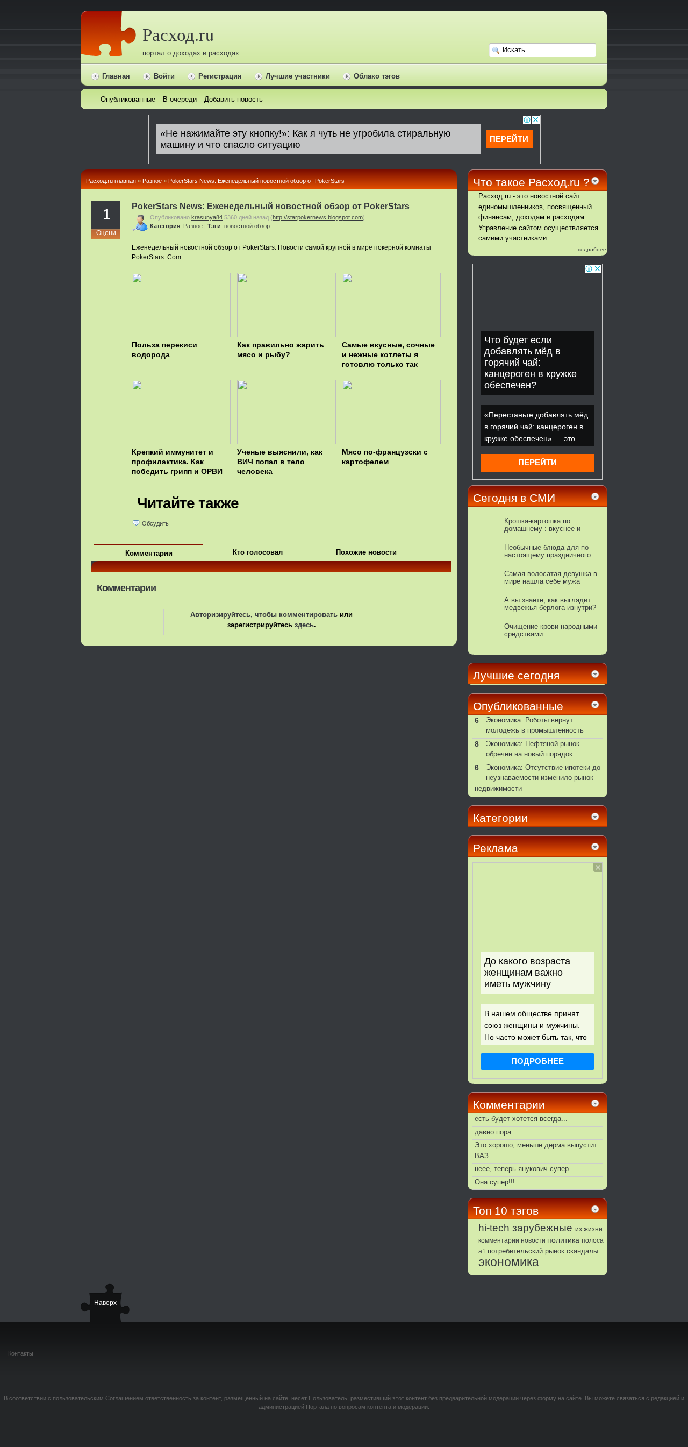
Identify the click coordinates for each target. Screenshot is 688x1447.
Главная (116, 76)
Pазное (152, 181)
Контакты (20, 1353)
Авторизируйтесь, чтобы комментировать (264, 615)
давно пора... (496, 1132)
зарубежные (542, 1227)
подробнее (592, 249)
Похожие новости (366, 552)
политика (563, 1240)
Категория (165, 226)
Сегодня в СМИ (514, 498)
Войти (164, 76)
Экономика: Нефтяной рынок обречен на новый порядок (532, 749)
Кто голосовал (258, 552)
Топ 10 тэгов (506, 1210)
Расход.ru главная (111, 181)
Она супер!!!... (498, 1182)
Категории (500, 818)
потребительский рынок (526, 1251)
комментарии (498, 1240)
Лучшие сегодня (516, 675)
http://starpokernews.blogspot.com (318, 217)
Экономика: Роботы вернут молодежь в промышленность (535, 725)
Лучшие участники (298, 76)
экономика (508, 1262)
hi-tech (494, 1227)
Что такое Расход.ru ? (531, 182)
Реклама (495, 848)
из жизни (589, 1229)
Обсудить (155, 523)
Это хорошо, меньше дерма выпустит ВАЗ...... (536, 1150)
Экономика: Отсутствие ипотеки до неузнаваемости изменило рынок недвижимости (537, 777)
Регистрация (220, 76)
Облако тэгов (377, 76)
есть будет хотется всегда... (521, 1119)
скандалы (582, 1251)
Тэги (214, 226)
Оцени (106, 233)
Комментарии (149, 553)
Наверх (105, 1303)
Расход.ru (178, 34)
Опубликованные (518, 706)
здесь (304, 625)
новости (533, 1240)
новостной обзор (247, 226)
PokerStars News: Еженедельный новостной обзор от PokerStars (256, 181)
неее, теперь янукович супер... (525, 1169)
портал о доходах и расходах (190, 53)
